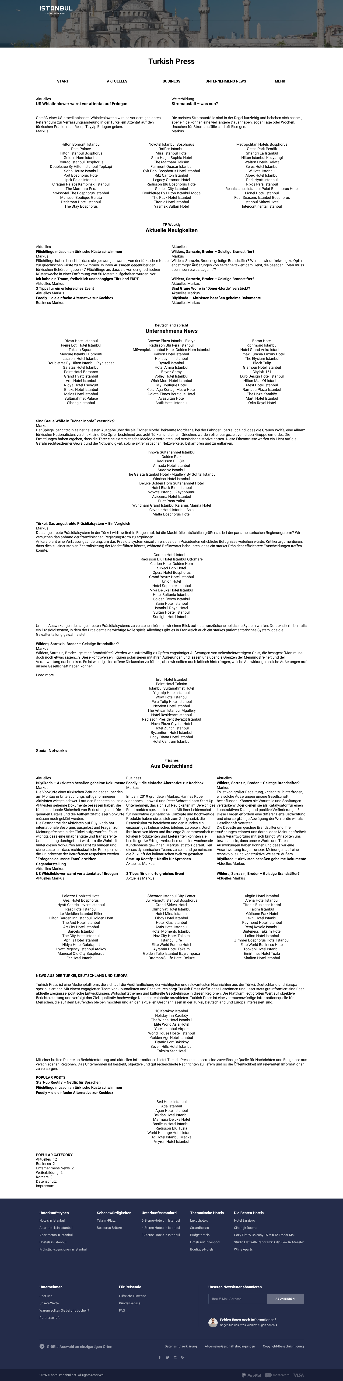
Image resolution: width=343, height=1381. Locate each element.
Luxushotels (199, 1220)
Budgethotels (200, 1235)
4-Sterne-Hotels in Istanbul (161, 1228)
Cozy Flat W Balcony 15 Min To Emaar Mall (264, 1235)
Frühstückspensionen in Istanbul (63, 1249)
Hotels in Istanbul (52, 1220)
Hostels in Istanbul (52, 1242)
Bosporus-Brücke (109, 1228)
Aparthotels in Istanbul (55, 1228)
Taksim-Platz (106, 1220)
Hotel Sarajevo (244, 1220)
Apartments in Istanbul (56, 1235)
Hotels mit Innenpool (205, 1242)
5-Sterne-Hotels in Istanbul (161, 1220)
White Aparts (243, 1249)
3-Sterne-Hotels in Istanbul (161, 1235)
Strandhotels (199, 1228)
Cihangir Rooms (245, 1228)
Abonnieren (285, 1298)
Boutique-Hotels (202, 1249)
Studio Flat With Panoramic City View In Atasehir (269, 1242)
